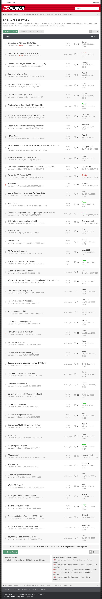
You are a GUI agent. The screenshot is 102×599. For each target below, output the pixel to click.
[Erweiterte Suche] (42, 31)
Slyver (20, 324)
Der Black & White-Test (17, 74)
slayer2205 (22, 243)
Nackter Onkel (23, 457)
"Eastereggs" (13, 455)
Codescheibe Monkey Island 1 (20, 290)
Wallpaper (12, 435)
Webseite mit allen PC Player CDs (22, 157)
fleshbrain (21, 264)
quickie (20, 539)
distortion (21, 128)
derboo (21, 195)
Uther (20, 508)
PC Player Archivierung (17, 251)
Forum (9, 2)
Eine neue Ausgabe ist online (20, 415)
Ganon (84, 42)
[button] (97, 31)
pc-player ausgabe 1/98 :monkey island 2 (25, 394)
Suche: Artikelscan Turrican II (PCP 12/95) (25, 516)
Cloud (20, 45)
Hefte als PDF (13, 241)
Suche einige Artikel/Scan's (19, 475)
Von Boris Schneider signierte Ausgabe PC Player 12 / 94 (31, 167)
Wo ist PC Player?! (15, 485)
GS (19, 365)
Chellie (84, 175)
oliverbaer (22, 118)
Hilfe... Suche (13, 136)
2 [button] (93, 31)
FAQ (14, 2)
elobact (21, 345)
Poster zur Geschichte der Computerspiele (26, 126)
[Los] (90, 546)
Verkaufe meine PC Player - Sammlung (24, 84)
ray (83, 279)
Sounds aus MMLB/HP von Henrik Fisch (24, 425)
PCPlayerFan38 (24, 150)
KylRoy (20, 334)
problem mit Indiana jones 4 (19, 321)
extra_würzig (23, 223)
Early (84, 331)
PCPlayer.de (13, 464)
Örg (19, 233)
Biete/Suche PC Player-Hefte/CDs (22, 43)
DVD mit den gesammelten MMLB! (22, 221)
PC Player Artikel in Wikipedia (20, 301)
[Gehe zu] (98, 14)
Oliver (20, 87)
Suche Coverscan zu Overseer (20, 271)
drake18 (21, 215)
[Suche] (38, 31)
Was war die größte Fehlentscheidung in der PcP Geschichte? (34, 280)
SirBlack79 (22, 138)
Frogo (84, 104)
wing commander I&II (17, 311)
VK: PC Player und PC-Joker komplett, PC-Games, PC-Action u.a (33, 146)
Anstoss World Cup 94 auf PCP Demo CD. (25, 105)
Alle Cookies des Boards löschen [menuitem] (17, 589)
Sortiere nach (54, 546)
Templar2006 (23, 206)
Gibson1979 (22, 169)
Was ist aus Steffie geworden (20, 95)
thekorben (22, 76)
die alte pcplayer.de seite (18, 506)
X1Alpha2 (21, 487)
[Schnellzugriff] (3, 2)
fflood (84, 240)
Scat (19, 273)
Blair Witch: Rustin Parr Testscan (21, 373)
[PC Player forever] (14, 8)
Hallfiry (20, 160)
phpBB (15, 594)
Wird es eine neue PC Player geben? (23, 353)
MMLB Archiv (13, 230)
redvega (21, 66)
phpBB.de (29, 597)
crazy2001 (22, 253)
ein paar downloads (16, 342)
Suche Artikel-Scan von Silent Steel (23, 526)
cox (19, 407)
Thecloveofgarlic (88, 221)
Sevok (20, 376)
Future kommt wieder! (17, 404)
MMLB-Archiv (14, 183)
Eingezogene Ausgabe (17, 446)
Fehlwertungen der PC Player (20, 332)
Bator (84, 289)
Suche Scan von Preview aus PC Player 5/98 (26, 193)
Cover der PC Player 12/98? (19, 175)
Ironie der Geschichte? (17, 384)
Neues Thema (11, 31)
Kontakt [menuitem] (43, 589)
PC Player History (16, 20)
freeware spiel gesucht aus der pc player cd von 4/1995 (31, 213)
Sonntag (21, 283)
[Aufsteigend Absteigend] (82, 546)
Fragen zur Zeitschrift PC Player (21, 261)
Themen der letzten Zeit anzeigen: (23, 546)
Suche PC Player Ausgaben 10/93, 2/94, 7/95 (26, 115)
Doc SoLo (85, 300)
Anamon (21, 177)
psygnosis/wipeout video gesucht (22, 537)
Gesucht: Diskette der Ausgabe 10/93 (23, 53)
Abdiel (84, 73)
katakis (20, 107)
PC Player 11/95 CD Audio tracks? (22, 495)
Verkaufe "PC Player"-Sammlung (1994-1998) (27, 64)
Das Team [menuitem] (35, 589)
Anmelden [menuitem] (96, 2)
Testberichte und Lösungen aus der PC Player (27, 363)
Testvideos (12, 203)
